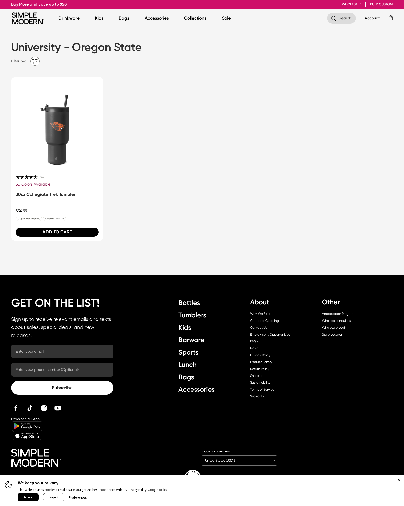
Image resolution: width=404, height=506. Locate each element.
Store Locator (332, 334)
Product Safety (261, 362)
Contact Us (258, 327)
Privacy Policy (260, 355)
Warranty (257, 396)
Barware (191, 340)
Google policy (157, 490)
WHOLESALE (351, 4)
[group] (57, 159)
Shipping (256, 375)
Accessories (157, 18)
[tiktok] (30, 408)
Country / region (216, 451)
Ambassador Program (338, 314)
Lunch (187, 365)
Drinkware (69, 18)
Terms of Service (262, 389)
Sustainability (260, 382)
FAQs (254, 341)
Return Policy (259, 369)
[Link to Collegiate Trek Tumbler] (57, 123)
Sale (226, 18)
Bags (124, 18)
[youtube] (58, 408)
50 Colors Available (33, 184)
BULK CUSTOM (381, 4)
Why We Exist (260, 314)
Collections (195, 18)
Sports (188, 352)
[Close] (399, 480)
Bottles (189, 303)
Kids (99, 18)
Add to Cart (57, 232)
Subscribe (62, 387)
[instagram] (44, 408)
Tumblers (192, 315)
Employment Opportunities (270, 334)
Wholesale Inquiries (336, 321)
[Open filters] (35, 61)
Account (372, 18)
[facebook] (16, 408)
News (254, 348)
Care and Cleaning (264, 321)
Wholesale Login (334, 327)
